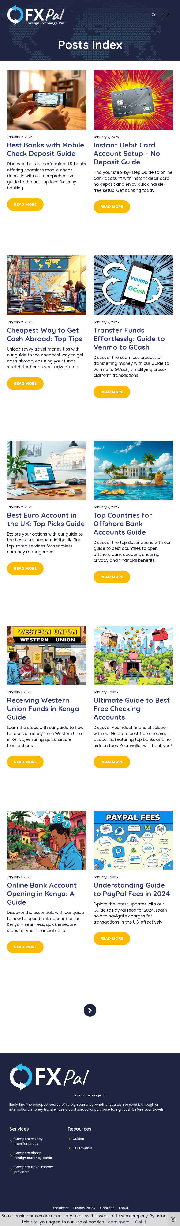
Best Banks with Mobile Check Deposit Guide (45, 149)
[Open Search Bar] (153, 15)
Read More (25, 204)
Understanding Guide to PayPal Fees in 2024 (132, 889)
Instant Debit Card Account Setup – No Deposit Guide (127, 153)
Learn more (117, 1222)
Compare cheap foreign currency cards (33, 1155)
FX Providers (82, 1148)
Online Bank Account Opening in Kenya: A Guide (42, 893)
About (123, 1208)
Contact (107, 1208)
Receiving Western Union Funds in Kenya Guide (43, 708)
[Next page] (90, 1010)
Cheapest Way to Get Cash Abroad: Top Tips (44, 334)
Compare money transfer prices (28, 1141)
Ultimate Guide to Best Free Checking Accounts (132, 708)
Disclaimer (60, 1208)
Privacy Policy (84, 1208)
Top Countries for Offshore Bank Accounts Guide (123, 523)
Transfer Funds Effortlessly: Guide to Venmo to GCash (129, 338)
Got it (140, 1222)
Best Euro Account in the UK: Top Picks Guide (46, 519)
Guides (78, 1138)
